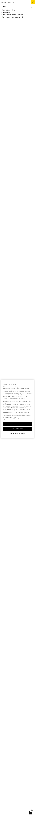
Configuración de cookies (17, 433)
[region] (17, 409)
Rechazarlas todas (17, 429)
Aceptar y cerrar (17, 424)
